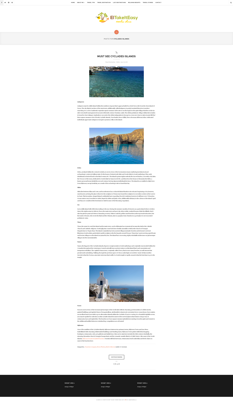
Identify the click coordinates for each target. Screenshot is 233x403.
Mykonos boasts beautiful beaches (93, 338)
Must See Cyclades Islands (116, 56)
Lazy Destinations (119, 2)
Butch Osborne (110, 347)
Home (73, 2)
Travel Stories (148, 2)
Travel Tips (91, 2)
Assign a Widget (69, 386)
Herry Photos (101, 347)
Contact (158, 2)
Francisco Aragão (90, 347)
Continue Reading (116, 357)
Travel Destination (104, 2)
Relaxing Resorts (134, 2)
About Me (80, 2)
